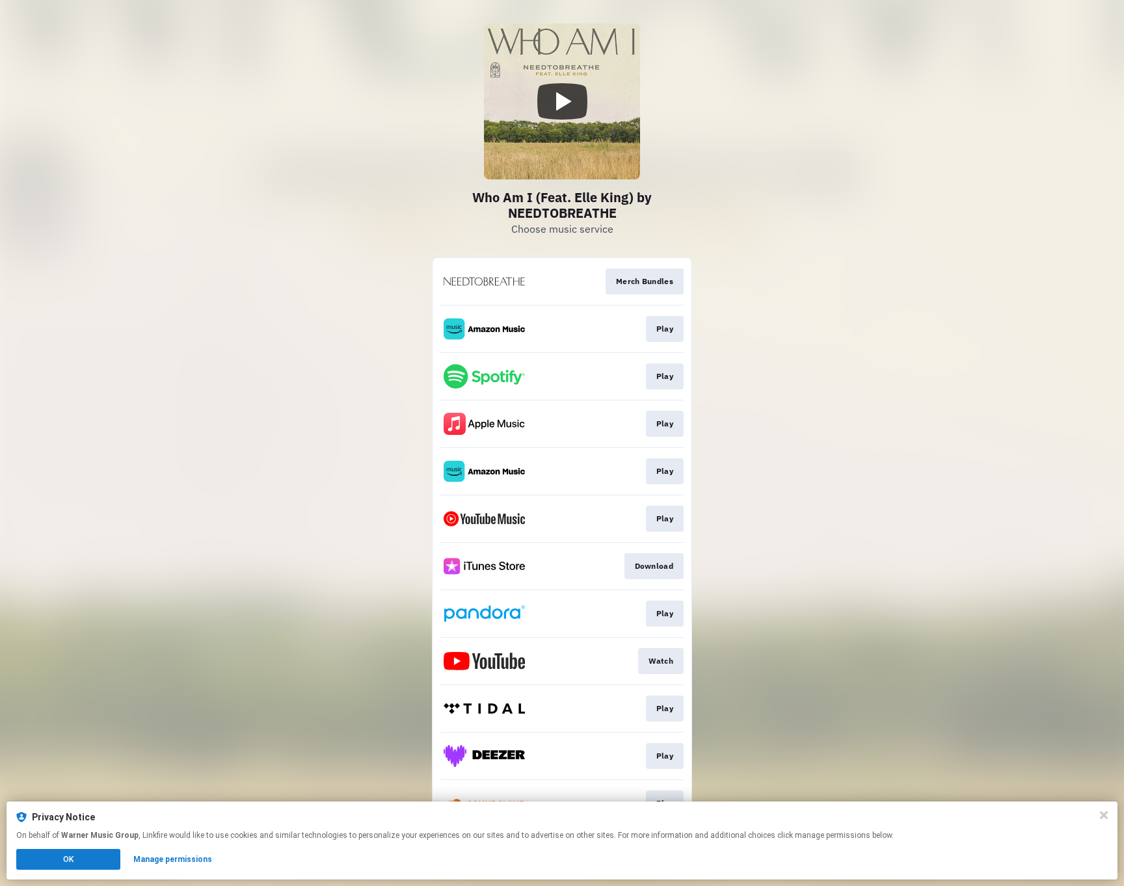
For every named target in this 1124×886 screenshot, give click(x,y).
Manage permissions (172, 859)
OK (68, 859)
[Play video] (562, 101)
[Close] (1103, 815)
